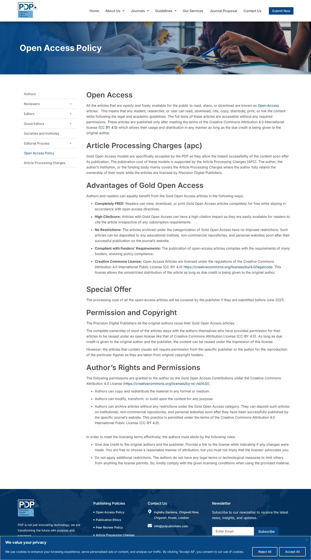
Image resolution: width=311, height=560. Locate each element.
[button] (115, 11)
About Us (112, 11)
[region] (155, 548)
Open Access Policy (39, 153)
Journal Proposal (223, 11)
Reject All (264, 551)
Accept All (292, 551)
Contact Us (252, 11)
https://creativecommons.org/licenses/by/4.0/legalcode (228, 267)
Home (94, 11)
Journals (138, 11)
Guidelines (163, 11)
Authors (30, 94)
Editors (29, 114)
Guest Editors (34, 124)
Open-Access (268, 105)
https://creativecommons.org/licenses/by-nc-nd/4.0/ (166, 383)
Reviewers (32, 104)
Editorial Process (37, 143)
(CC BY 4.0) (108, 127)
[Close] (306, 539)
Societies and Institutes (41, 133)
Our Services (193, 11)
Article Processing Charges (44, 163)
